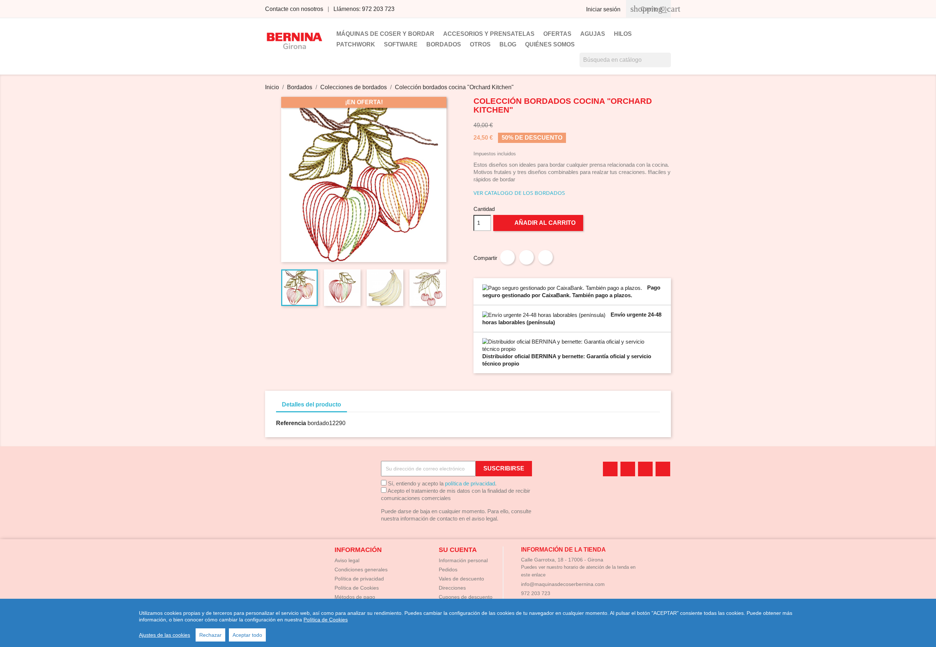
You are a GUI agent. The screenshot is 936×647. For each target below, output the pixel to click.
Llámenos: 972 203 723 (364, 9)
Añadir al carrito (539, 222)
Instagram (663, 469)
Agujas (592, 34)
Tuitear (526, 257)
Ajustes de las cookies (164, 635)
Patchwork (355, 44)
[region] (468, 623)
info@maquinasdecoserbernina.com (563, 584)
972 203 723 (535, 593)
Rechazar (210, 635)
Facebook (610, 469)
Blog (507, 44)
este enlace (533, 575)
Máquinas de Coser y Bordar (385, 34)
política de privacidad (470, 483)
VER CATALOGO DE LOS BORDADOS (519, 192)
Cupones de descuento (465, 597)
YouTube (627, 469)
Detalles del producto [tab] (311, 404)
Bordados (443, 44)
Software (401, 44)
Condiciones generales (361, 569)
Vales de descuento (461, 579)
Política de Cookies (325, 620)
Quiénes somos (550, 44)
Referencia (291, 423)
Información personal (463, 560)
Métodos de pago (355, 597)
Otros (480, 44)
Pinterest (545, 257)
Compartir (507, 257)
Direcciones (452, 588)
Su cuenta (458, 549)
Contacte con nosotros (294, 9)
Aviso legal (347, 560)
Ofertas (557, 34)
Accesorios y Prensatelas (489, 34)
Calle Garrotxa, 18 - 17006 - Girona (562, 560)
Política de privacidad (359, 579)
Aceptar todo (247, 635)
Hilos (623, 34)
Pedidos (448, 569)
